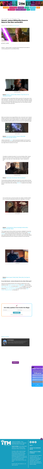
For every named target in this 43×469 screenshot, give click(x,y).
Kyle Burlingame (16, 25)
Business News (32, 7)
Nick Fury (19, 182)
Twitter (35, 442)
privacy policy (34, 456)
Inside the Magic (33, 464)
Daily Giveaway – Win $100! (20, 9)
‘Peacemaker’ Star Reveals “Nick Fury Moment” (16, 177)
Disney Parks (6, 7)
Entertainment (20, 7)
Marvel (18, 18)
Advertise (33, 9)
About (28, 9)
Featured (26, 7)
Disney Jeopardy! (11, 9)
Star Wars (7, 336)
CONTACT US (32, 447)
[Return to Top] (41, 439)
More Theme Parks (13, 7)
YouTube (31, 442)
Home (2, 18)
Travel (38, 7)
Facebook (33, 442)
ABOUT (31, 445)
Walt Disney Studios (13, 18)
